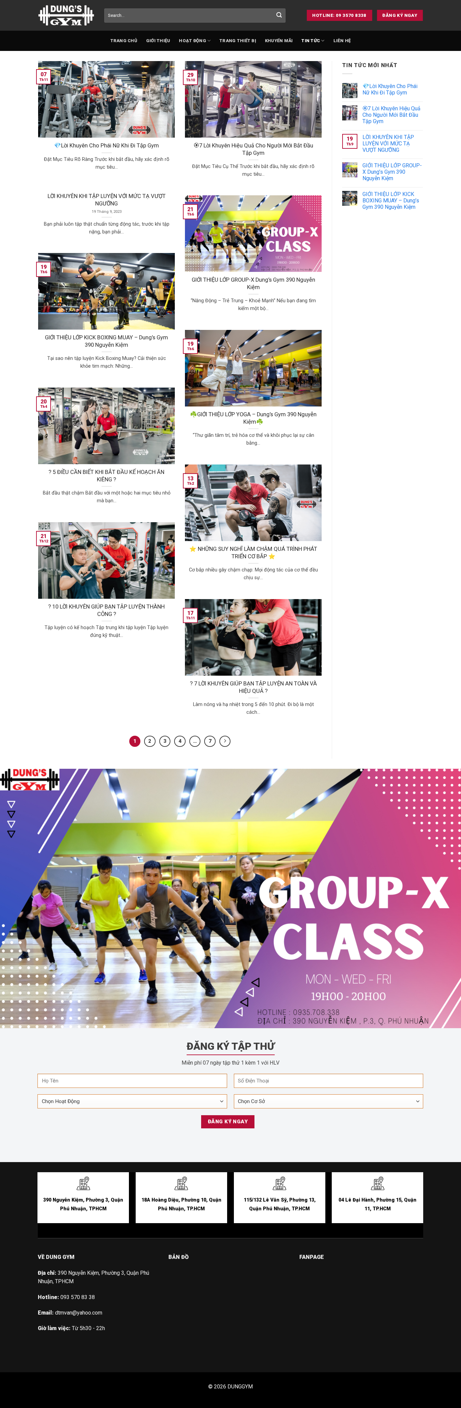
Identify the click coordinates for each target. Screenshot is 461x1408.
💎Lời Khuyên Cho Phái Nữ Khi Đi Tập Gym (106, 145)
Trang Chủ (123, 40)
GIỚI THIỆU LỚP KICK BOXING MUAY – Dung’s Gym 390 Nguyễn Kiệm (106, 341)
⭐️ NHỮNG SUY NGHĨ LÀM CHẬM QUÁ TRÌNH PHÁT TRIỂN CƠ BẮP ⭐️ (253, 553)
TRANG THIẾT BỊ (237, 40)
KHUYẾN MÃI (279, 40)
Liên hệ (342, 40)
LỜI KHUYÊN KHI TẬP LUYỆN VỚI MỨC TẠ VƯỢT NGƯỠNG (107, 200)
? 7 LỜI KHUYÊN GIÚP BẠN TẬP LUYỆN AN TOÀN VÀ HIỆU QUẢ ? (253, 687)
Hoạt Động (192, 40)
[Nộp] (279, 15)
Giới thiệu (158, 40)
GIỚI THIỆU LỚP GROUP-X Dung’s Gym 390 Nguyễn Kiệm (253, 283)
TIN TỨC (310, 40)
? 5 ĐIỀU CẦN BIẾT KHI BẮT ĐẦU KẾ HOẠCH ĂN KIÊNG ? (106, 476)
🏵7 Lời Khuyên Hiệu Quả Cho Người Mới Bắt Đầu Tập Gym (253, 149)
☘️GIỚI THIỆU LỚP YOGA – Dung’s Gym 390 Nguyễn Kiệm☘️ (253, 418)
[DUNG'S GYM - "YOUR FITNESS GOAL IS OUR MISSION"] (66, 15)
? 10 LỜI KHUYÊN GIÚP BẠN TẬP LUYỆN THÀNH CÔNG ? (106, 610)
